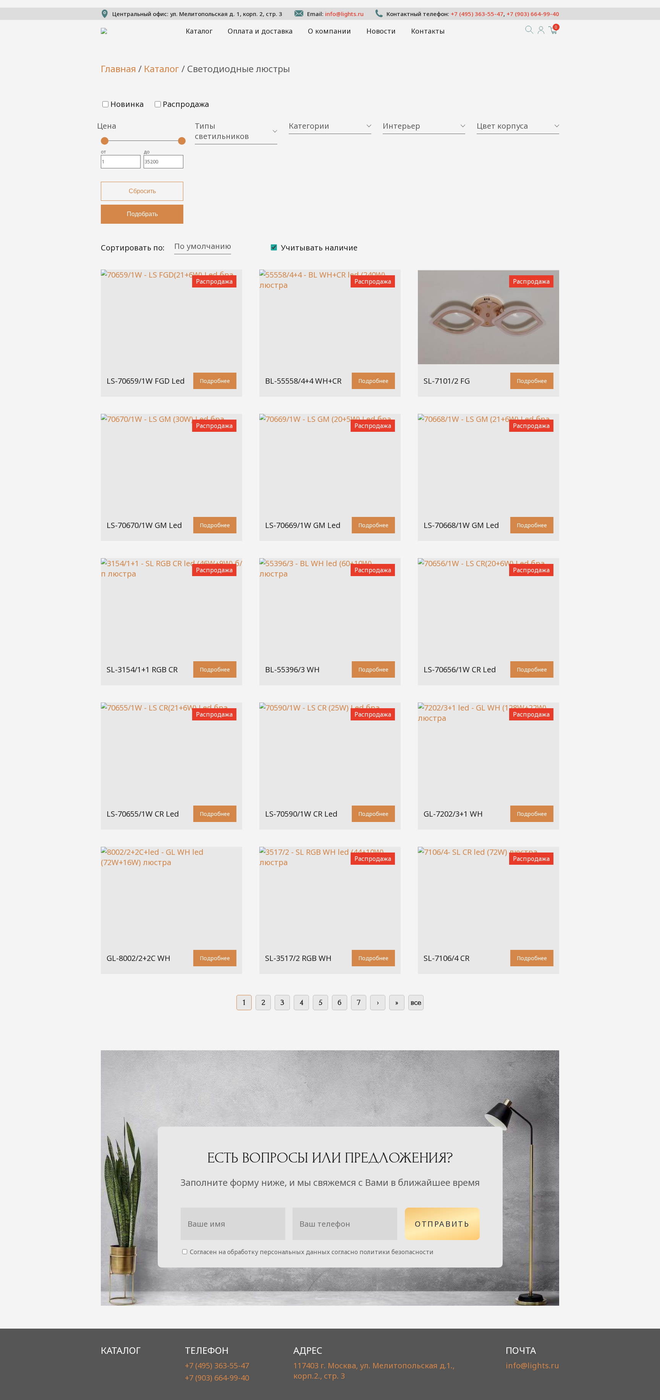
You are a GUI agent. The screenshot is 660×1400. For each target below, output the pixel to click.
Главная (118, 68)
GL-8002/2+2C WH (138, 958)
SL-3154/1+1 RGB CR (142, 669)
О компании (329, 31)
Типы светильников (222, 131)
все (416, 1002)
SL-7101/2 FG (447, 381)
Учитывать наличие (318, 247)
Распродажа (186, 104)
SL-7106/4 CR (446, 958)
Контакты (428, 31)
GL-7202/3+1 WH (453, 814)
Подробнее (215, 380)
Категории (309, 126)
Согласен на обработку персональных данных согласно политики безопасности (311, 1252)
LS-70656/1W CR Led (460, 669)
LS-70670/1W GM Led (144, 525)
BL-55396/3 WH (292, 669)
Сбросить (142, 191)
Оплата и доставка (260, 31)
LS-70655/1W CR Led (143, 814)
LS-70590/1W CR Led (301, 814)
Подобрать (142, 214)
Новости (381, 31)
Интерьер (401, 126)
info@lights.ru (344, 14)
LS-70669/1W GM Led (303, 525)
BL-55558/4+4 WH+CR (303, 381)
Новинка (127, 104)
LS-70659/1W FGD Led (146, 381)
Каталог (199, 31)
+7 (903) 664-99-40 (532, 14)
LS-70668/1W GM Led (461, 525)
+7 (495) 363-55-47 (477, 14)
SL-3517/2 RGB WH (298, 958)
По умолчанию (202, 246)
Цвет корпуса (502, 126)
